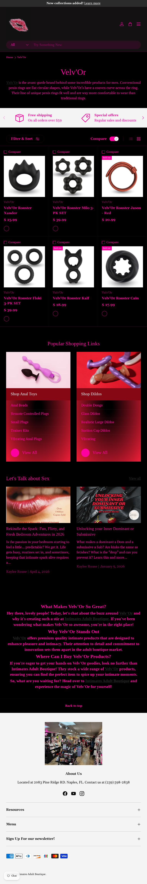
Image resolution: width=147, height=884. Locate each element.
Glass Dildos (90, 414)
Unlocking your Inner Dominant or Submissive (105, 531)
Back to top (73, 706)
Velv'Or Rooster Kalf (71, 298)
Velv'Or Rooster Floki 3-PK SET (22, 301)
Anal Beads (19, 405)
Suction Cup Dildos (95, 430)
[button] (130, 24)
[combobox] (73, 45)
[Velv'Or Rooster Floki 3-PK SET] (24, 266)
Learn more (92, 3)
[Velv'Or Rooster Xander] (24, 176)
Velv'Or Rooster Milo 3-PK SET (73, 210)
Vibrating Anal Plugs (26, 439)
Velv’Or (12, 83)
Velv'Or (21, 57)
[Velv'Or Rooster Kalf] (73, 266)
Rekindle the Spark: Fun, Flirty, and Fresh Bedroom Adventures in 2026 (35, 531)
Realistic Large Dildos (97, 422)
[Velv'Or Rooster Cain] (122, 266)
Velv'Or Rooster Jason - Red (121, 210)
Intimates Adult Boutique (31, 874)
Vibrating (88, 439)
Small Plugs (19, 422)
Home (9, 57)
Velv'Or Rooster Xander (18, 210)
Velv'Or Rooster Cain (120, 298)
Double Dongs (92, 405)
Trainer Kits (20, 430)
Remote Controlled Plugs (30, 414)
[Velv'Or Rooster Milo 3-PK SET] (73, 176)
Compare (99, 139)
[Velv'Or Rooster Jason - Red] (122, 176)
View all (135, 478)
